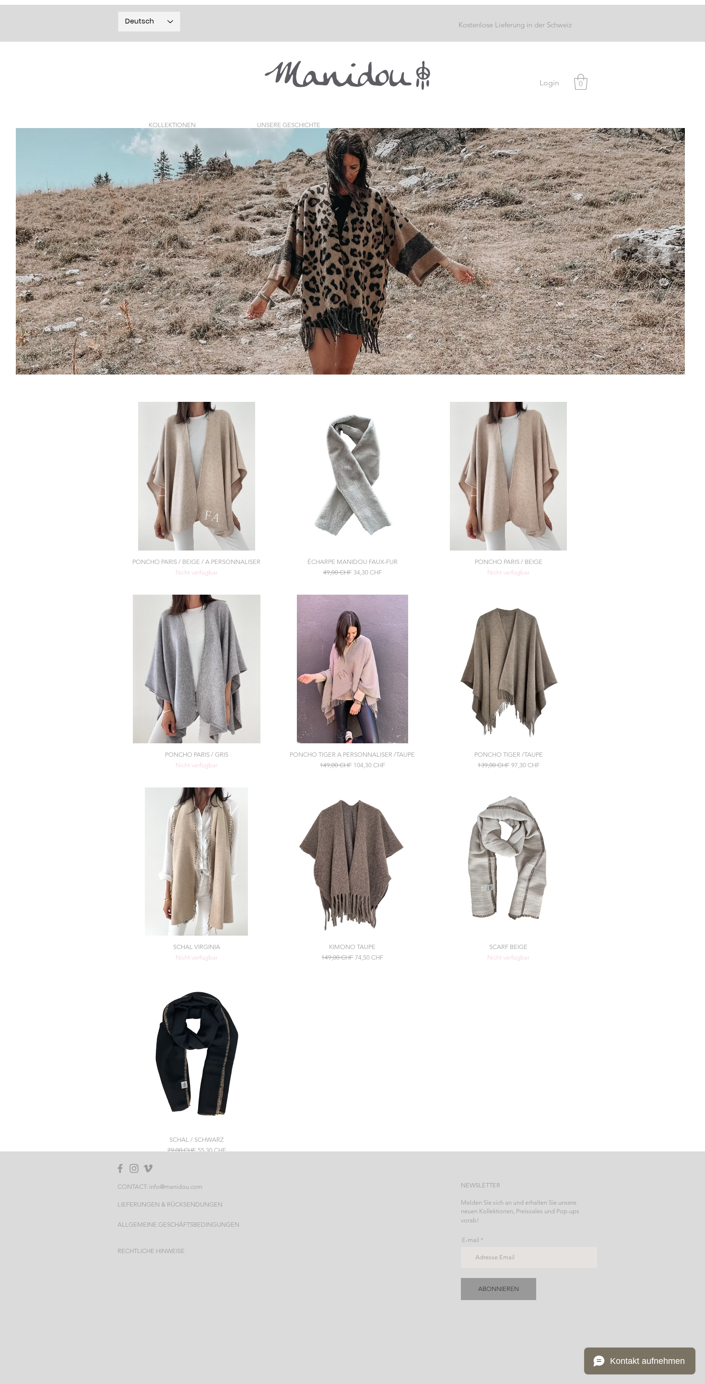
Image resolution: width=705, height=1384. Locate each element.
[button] (581, 82)
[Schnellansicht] (196, 476)
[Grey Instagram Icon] (134, 1168)
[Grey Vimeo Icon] (148, 1168)
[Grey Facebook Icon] (120, 1168)
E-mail (470, 1240)
